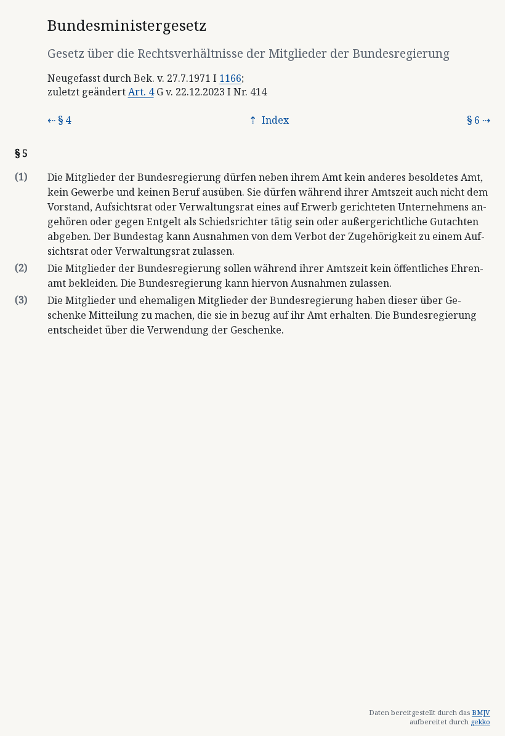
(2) (21, 267)
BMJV (481, 712)
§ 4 (64, 120)
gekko (480, 721)
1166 (230, 78)
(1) (21, 176)
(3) (21, 299)
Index (274, 120)
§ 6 (473, 120)
